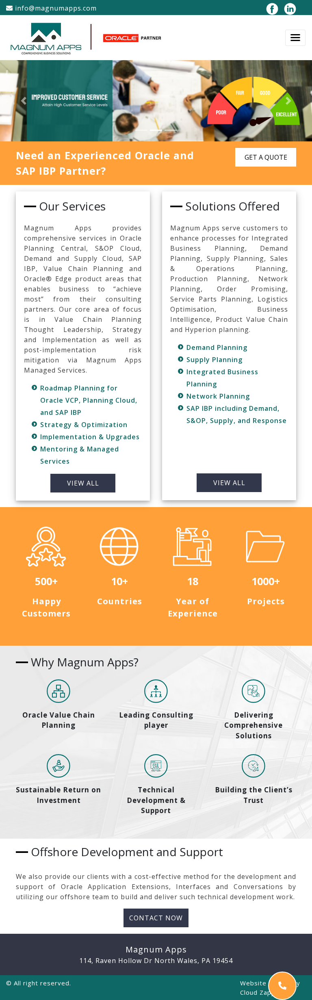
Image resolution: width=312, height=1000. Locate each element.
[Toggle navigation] (295, 38)
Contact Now (156, 917)
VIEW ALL (83, 483)
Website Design (265, 983)
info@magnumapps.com (55, 8)
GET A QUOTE (266, 157)
